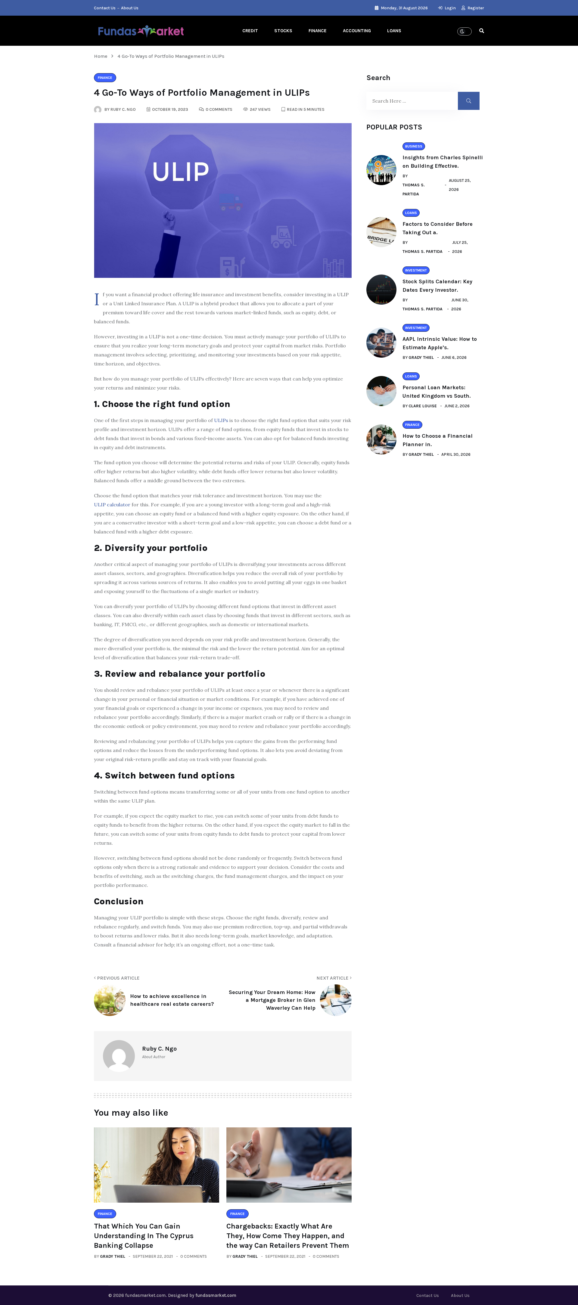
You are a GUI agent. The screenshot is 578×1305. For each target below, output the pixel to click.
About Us (129, 8)
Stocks (283, 30)
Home (102, 56)
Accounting (357, 30)
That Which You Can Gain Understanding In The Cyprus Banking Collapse (144, 1236)
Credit (250, 30)
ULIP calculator (112, 505)
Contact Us (105, 8)
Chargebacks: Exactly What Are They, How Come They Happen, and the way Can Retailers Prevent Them (287, 1236)
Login (450, 8)
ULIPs (221, 420)
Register (475, 8)
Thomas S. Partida (413, 189)
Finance (318, 30)
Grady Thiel (112, 1256)
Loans (394, 30)
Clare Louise (423, 406)
